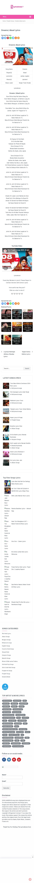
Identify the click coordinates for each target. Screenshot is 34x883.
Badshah (14, 706)
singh (17, 740)
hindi (18, 717)
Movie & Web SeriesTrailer (10, 729)
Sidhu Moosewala (7, 740)
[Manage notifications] (30, 879)
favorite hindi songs (8, 715)
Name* (4, 775)
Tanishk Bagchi (16, 743)
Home (4, 21)
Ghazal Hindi (5, 652)
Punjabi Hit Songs (7, 670)
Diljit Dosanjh (6, 712)
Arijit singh (14, 703)
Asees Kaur (6, 706)
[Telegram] (13, 38)
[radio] (12, 294)
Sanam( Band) (6, 677)
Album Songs (6, 636)
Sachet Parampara (7, 737)
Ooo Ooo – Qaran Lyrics (18, 541)
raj (22, 735)
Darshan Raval (6, 709)
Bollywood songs (7, 643)
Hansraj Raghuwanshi (8, 717)
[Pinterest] (8, 38)
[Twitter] (5, 38)
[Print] (16, 38)
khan (25, 723)
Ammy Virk (6, 703)
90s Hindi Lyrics (6, 633)
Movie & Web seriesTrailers (9, 661)
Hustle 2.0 (25, 717)
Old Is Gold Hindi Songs (8, 667)
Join (5, 688)
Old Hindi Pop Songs (8, 664)
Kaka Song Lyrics (7, 723)
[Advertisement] (17, 848)
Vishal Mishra (6, 746)
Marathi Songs (6, 658)
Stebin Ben (6, 743)
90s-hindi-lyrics (7, 700)
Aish (25, 700)
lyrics (16, 726)
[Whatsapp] (10, 38)
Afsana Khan (17, 700)
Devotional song (18, 709)
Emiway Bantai (16, 712)
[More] (18, 38)
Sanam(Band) (19, 737)
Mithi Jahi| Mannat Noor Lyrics (20, 496)
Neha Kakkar (23, 729)
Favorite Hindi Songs (8, 649)
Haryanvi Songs (6, 655)
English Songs (6, 646)
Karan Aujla (18, 723)
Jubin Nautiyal (22, 720)
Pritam (4, 735)
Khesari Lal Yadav (7, 726)
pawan (27, 732)
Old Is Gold (20, 732)
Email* (4, 781)
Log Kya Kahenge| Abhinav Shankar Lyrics (9, 354)
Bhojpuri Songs (6, 639)
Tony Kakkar (26, 743)
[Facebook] (2, 38)
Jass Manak (12, 720)
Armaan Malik (23, 703)
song (22, 740)
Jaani (4, 720)
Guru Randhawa (20, 715)
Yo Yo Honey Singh (18, 746)
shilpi (27, 737)
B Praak (21, 706)
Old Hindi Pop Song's (8, 732)
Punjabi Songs (10, 21)
